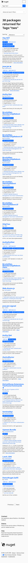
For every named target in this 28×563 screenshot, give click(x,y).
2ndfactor (4, 369)
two (14, 53)
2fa (12, 53)
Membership (7, 124)
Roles (12, 124)
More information (18, 62)
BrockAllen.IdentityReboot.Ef (10, 203)
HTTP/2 (12, 235)
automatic (5, 442)
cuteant (6, 307)
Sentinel (6, 422)
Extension (12, 400)
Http (21, 235)
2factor (8, 350)
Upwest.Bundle (9, 430)
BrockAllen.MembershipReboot (11, 113)
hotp (9, 53)
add (12, 493)
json (9, 79)
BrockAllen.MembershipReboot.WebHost (11, 159)
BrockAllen (7, 115)
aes (20, 79)
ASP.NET (6, 194)
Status (3, 524)
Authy (5, 105)
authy (5, 255)
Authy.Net (7, 94)
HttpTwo (6, 224)
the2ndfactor (8, 357)
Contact (4, 516)
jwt (7, 79)
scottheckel (7, 244)
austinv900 (7, 337)
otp (5, 53)
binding (12, 298)
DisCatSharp (5, 391)
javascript (21, 297)
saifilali (6, 479)
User (23, 124)
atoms (8, 297)
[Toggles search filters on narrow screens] (24, 12)
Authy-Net (7, 335)
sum (5, 493)
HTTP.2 (10, 236)
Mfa (17, 400)
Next (17, 505)
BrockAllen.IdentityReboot (9, 182)
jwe (13, 79)
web (5, 297)
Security (4, 424)
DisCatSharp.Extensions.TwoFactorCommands (13, 385)
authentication (16, 105)
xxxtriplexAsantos (9, 431)
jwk (18, 79)
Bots (19, 401)
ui (8, 298)
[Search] (24, 6)
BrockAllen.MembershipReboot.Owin (11, 265)
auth (7, 348)
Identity (20, 124)
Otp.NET (6, 38)
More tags (7, 81)
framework (5, 298)
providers (13, 442)
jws (16, 79)
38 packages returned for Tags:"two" (11, 24)
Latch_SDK (7, 457)
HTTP (5, 235)
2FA (9, 422)
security (4, 350)
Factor (4, 127)
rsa (3, 320)
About (14, 553)
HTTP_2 (15, 236)
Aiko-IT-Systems (11, 389)
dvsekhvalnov (7, 68)
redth (5, 226)
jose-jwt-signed (9, 306)
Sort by (4, 34)
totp (7, 53)
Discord (16, 401)
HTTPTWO (17, 235)
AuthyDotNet (8, 242)
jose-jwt (5, 66)
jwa (11, 79)
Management (15, 126)
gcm (3, 81)
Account (4, 126)
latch (5, 467)
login (9, 442)
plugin (10, 440)
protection (13, 467)
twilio (10, 255)
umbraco (6, 440)
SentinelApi (7, 412)
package (14, 440)
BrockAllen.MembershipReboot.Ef (12, 135)
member (19, 440)
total (10, 493)
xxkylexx (6, 39)
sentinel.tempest (8, 413)
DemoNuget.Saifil (10, 478)
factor (16, 53)
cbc (22, 79)
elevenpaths (19, 469)
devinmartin (7, 96)
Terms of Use (20, 553)
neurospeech (7, 290)
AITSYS (17, 389)
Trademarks (11, 556)
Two (20, 126)
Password (9, 126)
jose (5, 79)
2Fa (19, 400)
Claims (15, 124)
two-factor (10, 105)
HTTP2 (8, 235)
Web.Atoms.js (8, 288)
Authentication (19, 195)
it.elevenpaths (7, 458)
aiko (5, 389)
